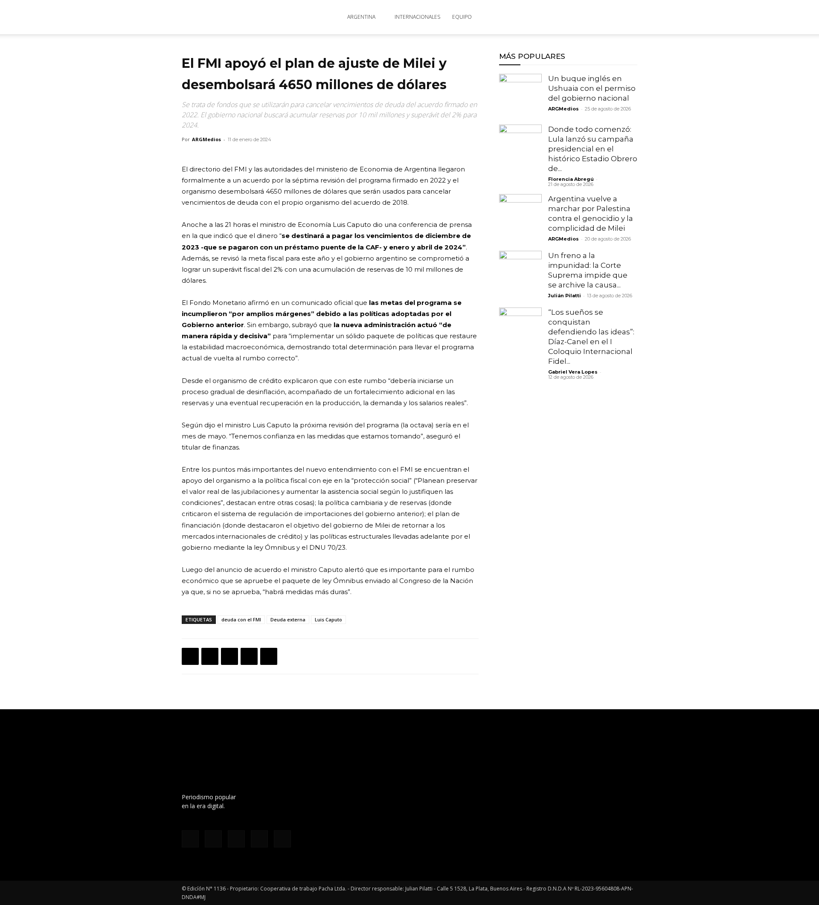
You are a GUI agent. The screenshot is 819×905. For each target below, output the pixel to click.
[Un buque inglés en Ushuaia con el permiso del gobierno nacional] (520, 95)
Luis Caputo (328, 619)
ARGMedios (206, 139)
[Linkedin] (249, 656)
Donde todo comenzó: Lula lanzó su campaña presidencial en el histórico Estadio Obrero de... (592, 149)
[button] (627, 18)
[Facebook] (547, 17)
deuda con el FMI (241, 619)
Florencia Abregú (571, 179)
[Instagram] (561, 17)
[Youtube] (604, 17)
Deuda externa (287, 619)
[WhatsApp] (229, 656)
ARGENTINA (361, 16)
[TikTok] (575, 17)
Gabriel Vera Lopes (573, 372)
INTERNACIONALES (417, 16)
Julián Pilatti (564, 296)
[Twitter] (590, 17)
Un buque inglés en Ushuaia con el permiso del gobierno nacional (592, 88)
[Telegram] (268, 656)
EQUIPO (462, 16)
